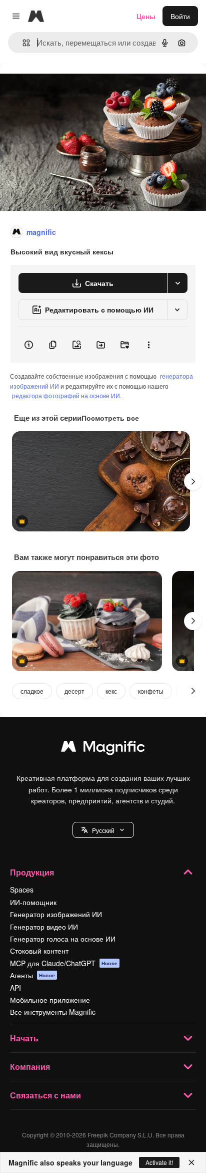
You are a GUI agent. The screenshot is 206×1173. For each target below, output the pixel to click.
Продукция (32, 872)
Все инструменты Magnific (53, 1012)
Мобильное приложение (50, 1000)
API (15, 988)
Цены (146, 16)
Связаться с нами (45, 1095)
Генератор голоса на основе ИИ (63, 939)
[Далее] (193, 481)
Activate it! (159, 1162)
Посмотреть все (110, 418)
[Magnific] (103, 748)
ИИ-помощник (33, 902)
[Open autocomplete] (22, 43)
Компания (30, 1066)
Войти (180, 16)
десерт (74, 691)
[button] (103, 830)
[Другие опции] (148, 345)
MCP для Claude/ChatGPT (64, 963)
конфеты (151, 691)
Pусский (103, 830)
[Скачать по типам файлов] (178, 283)
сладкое (32, 691)
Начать (24, 1038)
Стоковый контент (39, 951)
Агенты (32, 975)
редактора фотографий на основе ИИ (66, 395)
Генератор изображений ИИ (56, 914)
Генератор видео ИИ (44, 927)
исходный (67, 86)
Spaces (22, 890)
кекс (111, 691)
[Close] (192, 1162)
